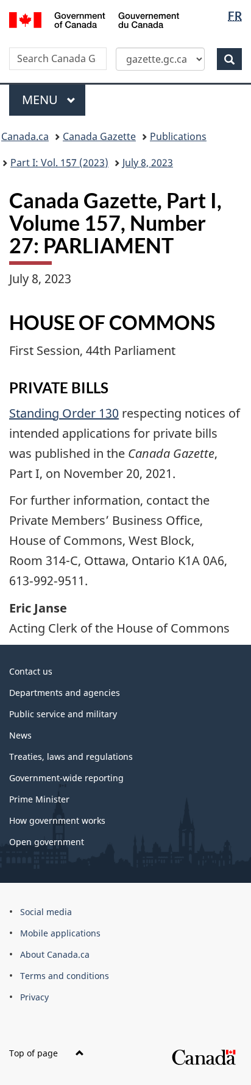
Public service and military (63, 714)
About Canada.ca (55, 954)
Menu (41, 99)
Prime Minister (39, 799)
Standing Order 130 (64, 413)
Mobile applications (60, 933)
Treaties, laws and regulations (71, 756)
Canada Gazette (99, 136)
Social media (46, 912)
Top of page (34, 1053)
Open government (46, 842)
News (20, 735)
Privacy (34, 997)
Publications (178, 136)
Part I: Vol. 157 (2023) (59, 162)
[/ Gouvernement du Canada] (94, 19)
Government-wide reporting (66, 778)
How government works (57, 820)
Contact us (30, 671)
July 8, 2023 (147, 162)
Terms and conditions (64, 975)
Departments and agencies (64, 692)
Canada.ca (25, 136)
